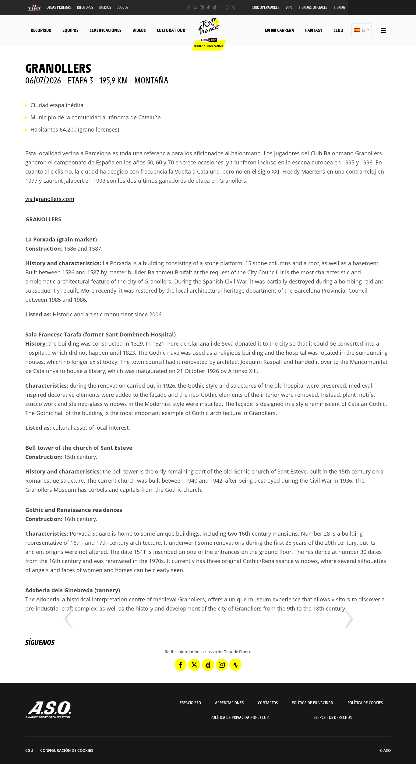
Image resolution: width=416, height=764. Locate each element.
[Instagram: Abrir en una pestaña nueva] (202, 7)
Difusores (85, 7)
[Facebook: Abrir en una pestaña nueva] (189, 7)
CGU (29, 750)
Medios (105, 7)
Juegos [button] (123, 7)
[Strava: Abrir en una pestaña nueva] (234, 7)
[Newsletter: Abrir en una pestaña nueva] (221, 7)
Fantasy (314, 30)
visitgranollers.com (49, 198)
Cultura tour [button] (171, 30)
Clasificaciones (106, 30)
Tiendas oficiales (313, 7)
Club (338, 30)
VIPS (289, 7)
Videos (139, 30)
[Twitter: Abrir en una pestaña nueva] (195, 7)
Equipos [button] (70, 30)
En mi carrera (279, 30)
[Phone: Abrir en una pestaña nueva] (227, 7)
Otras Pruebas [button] (59, 7)
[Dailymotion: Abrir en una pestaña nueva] (214, 7)
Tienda (339, 7)
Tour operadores (265, 7)
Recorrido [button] (41, 30)
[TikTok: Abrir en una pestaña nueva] (208, 7)
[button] (361, 30)
